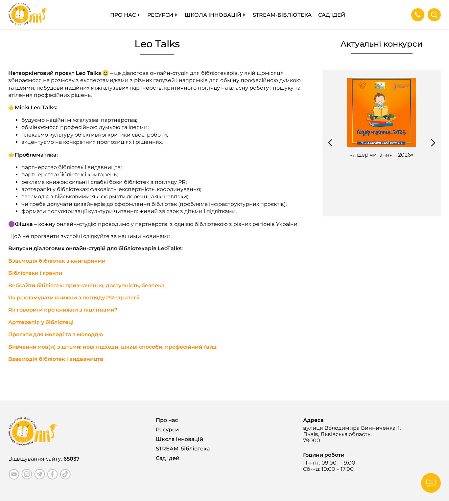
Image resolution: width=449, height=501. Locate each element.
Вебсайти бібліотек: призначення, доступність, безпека (86, 285)
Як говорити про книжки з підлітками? (62, 310)
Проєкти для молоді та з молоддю (55, 334)
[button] (330, 143)
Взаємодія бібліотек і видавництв (55, 359)
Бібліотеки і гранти (35, 273)
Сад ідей (331, 15)
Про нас (123, 15)
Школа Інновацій (213, 15)
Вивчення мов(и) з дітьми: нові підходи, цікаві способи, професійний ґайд (112, 347)
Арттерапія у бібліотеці (41, 322)
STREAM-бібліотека (282, 15)
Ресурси (160, 15)
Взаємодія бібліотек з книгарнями (57, 261)
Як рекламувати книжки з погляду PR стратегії (74, 297)
